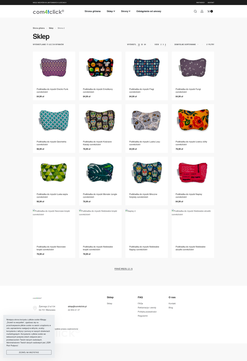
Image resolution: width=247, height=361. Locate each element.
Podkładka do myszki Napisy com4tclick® (189, 195)
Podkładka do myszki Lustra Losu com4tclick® (144, 143)
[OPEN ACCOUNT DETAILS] (202, 11)
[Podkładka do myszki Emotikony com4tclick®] (100, 68)
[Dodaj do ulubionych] (69, 57)
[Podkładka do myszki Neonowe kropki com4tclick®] (54, 225)
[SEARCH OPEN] (195, 11)
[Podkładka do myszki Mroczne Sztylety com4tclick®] (146, 173)
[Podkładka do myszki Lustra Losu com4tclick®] (146, 120)
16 (139, 44)
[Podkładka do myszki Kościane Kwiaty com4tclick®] (100, 120)
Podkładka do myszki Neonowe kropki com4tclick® (51, 248)
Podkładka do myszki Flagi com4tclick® (141, 90)
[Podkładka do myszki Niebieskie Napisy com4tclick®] (146, 225)
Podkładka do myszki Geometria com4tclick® (51, 143)
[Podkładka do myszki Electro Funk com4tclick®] (54, 68)
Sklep (51, 28)
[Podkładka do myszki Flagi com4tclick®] (146, 68)
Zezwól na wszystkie (29, 352)
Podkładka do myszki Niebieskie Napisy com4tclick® (144, 248)
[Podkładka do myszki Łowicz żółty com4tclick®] (193, 120)
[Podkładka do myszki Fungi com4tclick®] (193, 68)
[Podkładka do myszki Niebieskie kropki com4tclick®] (100, 225)
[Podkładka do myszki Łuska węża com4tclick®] (54, 173)
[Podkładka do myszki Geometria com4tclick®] (54, 120)
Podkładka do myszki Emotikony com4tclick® (98, 90)
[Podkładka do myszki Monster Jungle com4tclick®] (100, 173)
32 (142, 44)
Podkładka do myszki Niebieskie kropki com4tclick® (98, 248)
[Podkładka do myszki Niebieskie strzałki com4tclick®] (193, 225)
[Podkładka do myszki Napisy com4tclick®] (193, 173)
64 (145, 44)
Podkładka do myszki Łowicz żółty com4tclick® (191, 143)
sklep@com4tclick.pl (77, 306)
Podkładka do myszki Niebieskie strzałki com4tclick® (190, 248)
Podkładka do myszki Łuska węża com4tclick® (52, 195)
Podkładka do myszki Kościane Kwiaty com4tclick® (97, 143)
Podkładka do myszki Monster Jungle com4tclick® (100, 195)
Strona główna (39, 28)
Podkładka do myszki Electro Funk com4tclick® (52, 90)
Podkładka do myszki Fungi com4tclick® (188, 90)
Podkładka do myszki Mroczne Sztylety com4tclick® (143, 195)
